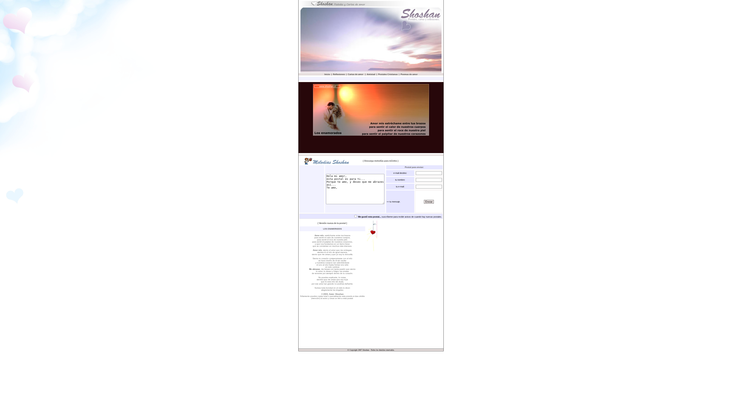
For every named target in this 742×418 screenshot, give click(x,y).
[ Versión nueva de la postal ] (332, 223)
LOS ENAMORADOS (332, 229)
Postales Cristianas (388, 74)
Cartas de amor (356, 74)
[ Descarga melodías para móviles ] (380, 161)
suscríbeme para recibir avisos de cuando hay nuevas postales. (400, 217)
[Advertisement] (335, 40)
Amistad (371, 74)
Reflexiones (339, 74)
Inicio (327, 74)
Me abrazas (314, 269)
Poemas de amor (409, 74)
